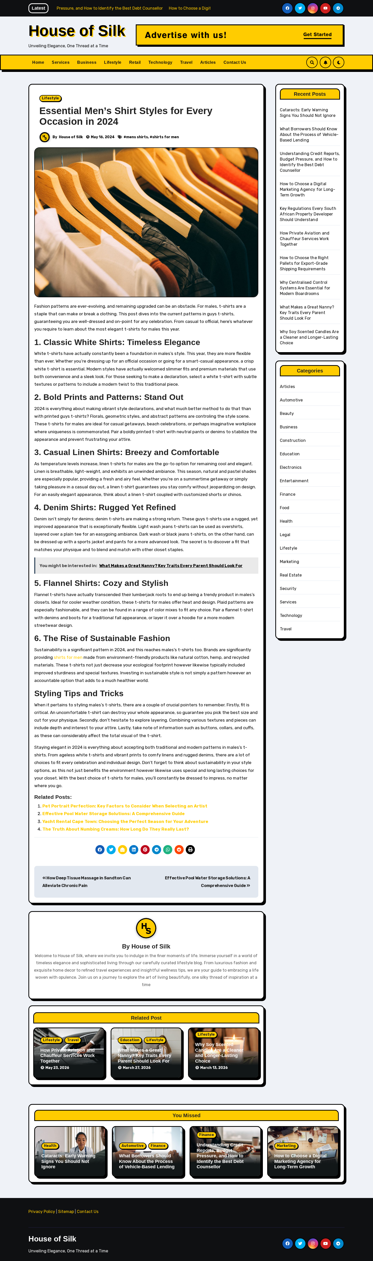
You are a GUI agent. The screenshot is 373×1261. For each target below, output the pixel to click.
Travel (186, 62)
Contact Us (235, 62)
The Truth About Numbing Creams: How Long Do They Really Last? (115, 829)
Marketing (289, 561)
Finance (287, 494)
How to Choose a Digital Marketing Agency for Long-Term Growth (307, 189)
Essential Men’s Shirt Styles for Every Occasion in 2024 (125, 116)
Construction (293, 440)
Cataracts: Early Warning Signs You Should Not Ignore (68, 1161)
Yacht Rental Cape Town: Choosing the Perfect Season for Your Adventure (125, 821)
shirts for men (165, 137)
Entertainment (294, 480)
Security (288, 588)
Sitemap (66, 1211)
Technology (160, 62)
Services (61, 62)
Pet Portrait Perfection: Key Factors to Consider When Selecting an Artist (124, 805)
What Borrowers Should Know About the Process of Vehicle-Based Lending (309, 135)
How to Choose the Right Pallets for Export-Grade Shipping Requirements (304, 263)
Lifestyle (113, 62)
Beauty (287, 413)
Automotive (291, 400)
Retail (135, 62)
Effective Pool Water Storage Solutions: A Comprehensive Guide (113, 813)
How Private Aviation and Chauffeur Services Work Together (67, 1056)
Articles (208, 62)
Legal (285, 534)
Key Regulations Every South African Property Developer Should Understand (308, 214)
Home (38, 62)
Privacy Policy (41, 1211)
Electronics (291, 467)
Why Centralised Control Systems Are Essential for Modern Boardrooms (305, 288)
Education (129, 1040)
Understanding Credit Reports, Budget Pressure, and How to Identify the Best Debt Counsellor (220, 1155)
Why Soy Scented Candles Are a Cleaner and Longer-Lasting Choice (219, 1053)
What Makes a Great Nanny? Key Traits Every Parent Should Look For (144, 1056)
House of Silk (76, 30)
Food (285, 507)
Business (86, 62)
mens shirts (137, 137)
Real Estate (291, 575)
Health (286, 521)
